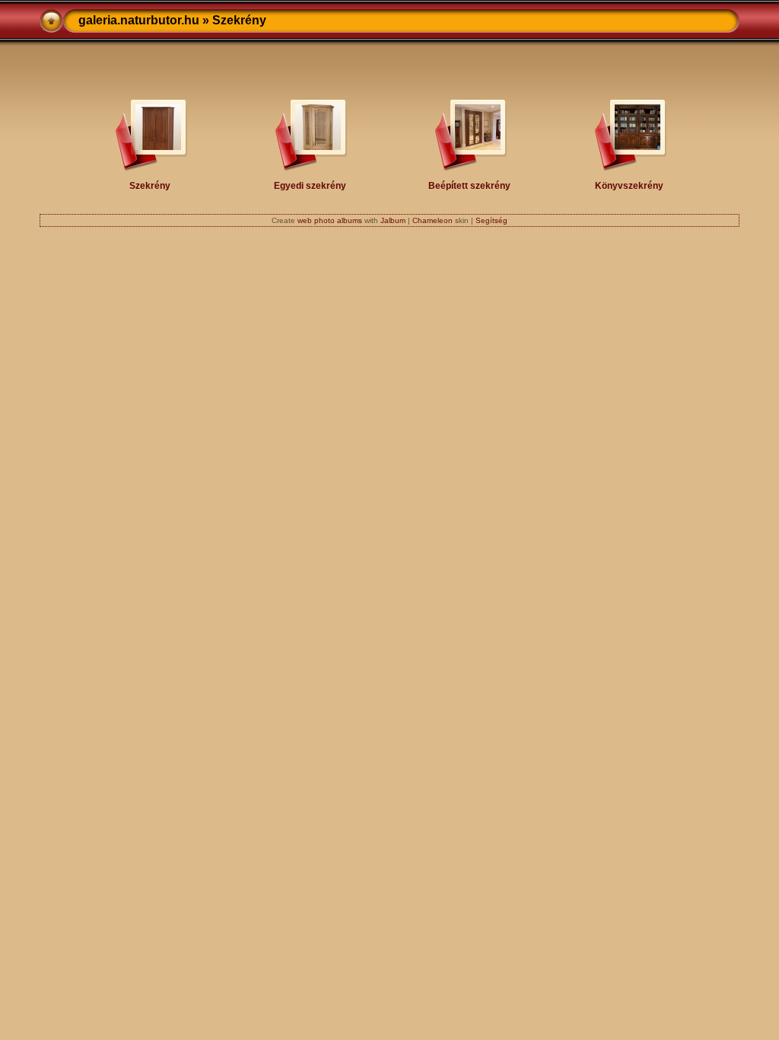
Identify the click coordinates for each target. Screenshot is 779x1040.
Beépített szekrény (469, 185)
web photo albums (329, 220)
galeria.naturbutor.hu (138, 20)
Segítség (491, 220)
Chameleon (432, 220)
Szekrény (149, 185)
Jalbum (392, 220)
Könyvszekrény (629, 185)
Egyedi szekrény (310, 185)
